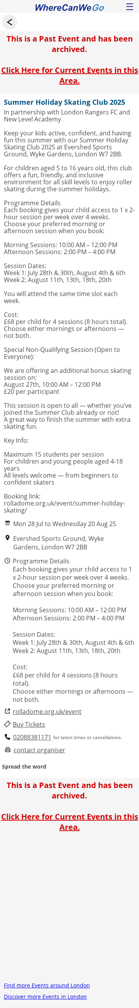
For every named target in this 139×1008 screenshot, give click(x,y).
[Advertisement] (69, 910)
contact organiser (39, 750)
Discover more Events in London (45, 996)
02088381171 (32, 737)
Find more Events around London (47, 985)
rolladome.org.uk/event (47, 712)
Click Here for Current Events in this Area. (69, 75)
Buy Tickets (29, 724)
